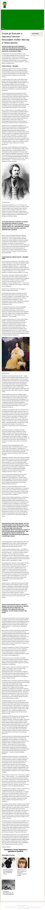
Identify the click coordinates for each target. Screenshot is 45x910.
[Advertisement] (22, 18)
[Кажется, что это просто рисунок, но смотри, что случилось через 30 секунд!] (22, 863)
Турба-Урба (19, 905)
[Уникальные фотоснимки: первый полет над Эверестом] (8, 884)
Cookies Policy (26, 908)
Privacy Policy (19, 908)
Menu (3, 28)
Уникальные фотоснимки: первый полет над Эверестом (8, 893)
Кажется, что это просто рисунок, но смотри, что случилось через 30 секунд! (22, 872)
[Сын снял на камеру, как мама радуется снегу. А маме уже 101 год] (8, 863)
